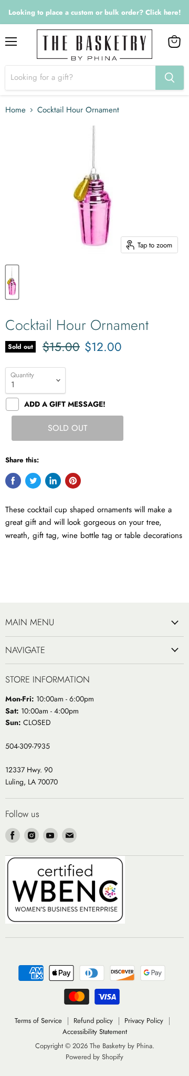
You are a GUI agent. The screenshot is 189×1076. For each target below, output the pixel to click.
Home (15, 110)
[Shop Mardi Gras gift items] (94, 12)
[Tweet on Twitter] (33, 481)
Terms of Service (38, 1021)
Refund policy (93, 1021)
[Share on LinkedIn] (53, 481)
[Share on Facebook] (13, 481)
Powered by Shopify (94, 1057)
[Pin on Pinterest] (73, 481)
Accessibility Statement (94, 1032)
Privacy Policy (143, 1021)
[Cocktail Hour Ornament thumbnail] (12, 282)
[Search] (169, 78)
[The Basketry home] (94, 44)
